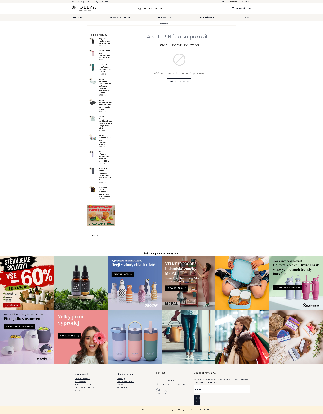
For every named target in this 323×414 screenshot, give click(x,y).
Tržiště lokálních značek (125, 382)
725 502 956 (103, 2)
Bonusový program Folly (84, 387)
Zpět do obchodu (179, 81)
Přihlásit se (198, 400)
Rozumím (204, 410)
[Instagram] (165, 391)
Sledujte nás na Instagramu (164, 253)
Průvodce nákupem (82, 379)
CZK (220, 2)
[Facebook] (159, 391)
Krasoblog (121, 379)
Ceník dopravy (80, 382)
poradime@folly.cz (82, 2)
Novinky (120, 385)
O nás (77, 390)
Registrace (246, 2)
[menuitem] (78, 17)
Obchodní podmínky (83, 385)
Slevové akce (122, 387)
